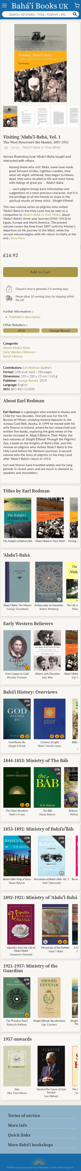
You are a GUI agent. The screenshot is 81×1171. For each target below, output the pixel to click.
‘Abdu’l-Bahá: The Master (17, 605)
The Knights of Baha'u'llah (17, 540)
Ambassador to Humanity (48, 605)
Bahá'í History (12, 356)
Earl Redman (31, 367)
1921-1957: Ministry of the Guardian (30, 968)
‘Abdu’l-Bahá (16, 555)
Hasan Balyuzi (47, 814)
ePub (21, 330)
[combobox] (40, 14)
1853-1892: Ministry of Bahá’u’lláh (38, 829)
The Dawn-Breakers (17, 810)
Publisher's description (24, 317)
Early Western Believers (19, 352)
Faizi (17, 1089)
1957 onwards (17, 1039)
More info (17, 1125)
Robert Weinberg (49, 609)
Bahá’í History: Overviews (30, 692)
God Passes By (17, 742)
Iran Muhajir (51, 1096)
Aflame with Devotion (47, 673)
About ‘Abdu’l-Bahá (16, 347)
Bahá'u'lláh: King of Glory (17, 878)
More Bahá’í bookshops (30, 1145)
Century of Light (49, 742)
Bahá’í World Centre (49, 746)
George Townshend (17, 609)
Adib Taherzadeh (51, 882)
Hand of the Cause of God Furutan (51, 1090)
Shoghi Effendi (17, 746)
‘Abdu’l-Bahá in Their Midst (41, 214)
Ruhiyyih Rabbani (17, 1024)
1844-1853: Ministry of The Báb (35, 760)
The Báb (47, 810)
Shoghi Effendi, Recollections (49, 1020)
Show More (18, 238)
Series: (35, 147)
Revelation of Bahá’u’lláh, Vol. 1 (51, 878)
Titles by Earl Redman (26, 491)
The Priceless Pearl (17, 1020)
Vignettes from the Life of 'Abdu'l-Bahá (21, 949)
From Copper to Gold (17, 673)
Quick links (19, 1135)
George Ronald (60, 330)
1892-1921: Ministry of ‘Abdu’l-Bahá (40, 897)
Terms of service (24, 1115)
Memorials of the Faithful (55, 947)
